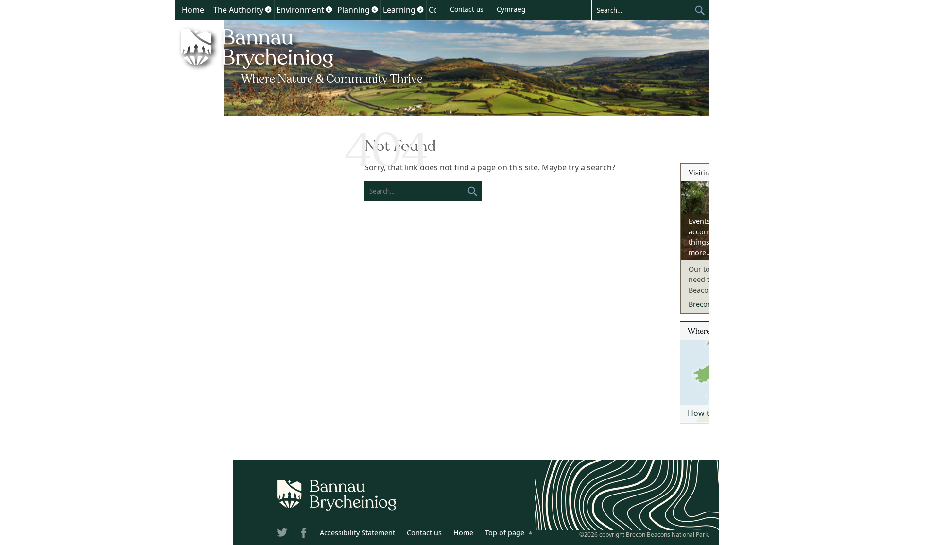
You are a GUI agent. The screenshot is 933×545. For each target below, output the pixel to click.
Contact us (467, 9)
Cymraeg (511, 9)
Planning (353, 9)
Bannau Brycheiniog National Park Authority (302, 55)
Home (193, 9)
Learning (399, 9)
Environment (300, 9)
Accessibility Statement (357, 532)
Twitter (283, 534)
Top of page (504, 532)
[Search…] (643, 9)
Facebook (304, 534)
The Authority (238, 9)
